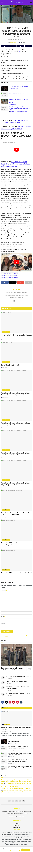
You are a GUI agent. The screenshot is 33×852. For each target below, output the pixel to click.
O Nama (16, 823)
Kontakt (17, 825)
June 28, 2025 (12, 756)
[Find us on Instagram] (10, 702)
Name (3, 610)
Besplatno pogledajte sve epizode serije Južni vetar (18, 676)
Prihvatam (25, 850)
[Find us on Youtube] (13, 702)
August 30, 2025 (13, 90)
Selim (2, 781)
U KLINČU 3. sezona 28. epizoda (10, 277)
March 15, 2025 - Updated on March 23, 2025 (10, 517)
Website (3, 623)
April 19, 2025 (12, 94)
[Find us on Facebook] (2, 702)
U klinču (17, 271)
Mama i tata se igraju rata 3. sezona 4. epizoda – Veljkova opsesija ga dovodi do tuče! (19, 108)
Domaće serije (5, 331)
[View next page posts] (18, 115)
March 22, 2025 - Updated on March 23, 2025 (10, 457)
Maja (2, 783)
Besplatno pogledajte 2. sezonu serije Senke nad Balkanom (12, 669)
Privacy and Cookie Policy (13, 850)
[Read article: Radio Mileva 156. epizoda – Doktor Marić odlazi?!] (16, 560)
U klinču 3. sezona (25, 271)
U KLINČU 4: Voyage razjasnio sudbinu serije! (16, 681)
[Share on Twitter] (12, 46)
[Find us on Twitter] (6, 702)
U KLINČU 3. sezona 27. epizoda (10, 275)
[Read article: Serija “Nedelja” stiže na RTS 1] (4, 94)
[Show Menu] (2, 2)
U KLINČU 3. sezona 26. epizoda (10, 273)
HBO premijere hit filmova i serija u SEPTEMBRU (18, 788)
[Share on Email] (20, 46)
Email (3, 617)
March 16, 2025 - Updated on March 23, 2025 (10, 487)
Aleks (2, 780)
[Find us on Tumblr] (21, 702)
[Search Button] (31, 2)
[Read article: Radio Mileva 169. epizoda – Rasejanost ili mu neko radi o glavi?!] (16, 530)
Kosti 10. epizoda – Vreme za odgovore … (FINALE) (18, 693)
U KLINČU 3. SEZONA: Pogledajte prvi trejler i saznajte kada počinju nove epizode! (15, 164)
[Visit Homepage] (16, 2)
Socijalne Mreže (16, 827)
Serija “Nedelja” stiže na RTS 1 (16, 93)
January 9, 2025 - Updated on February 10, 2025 (11, 575)
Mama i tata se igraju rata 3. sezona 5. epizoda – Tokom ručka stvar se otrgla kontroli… (18, 101)
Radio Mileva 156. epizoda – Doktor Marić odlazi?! (16, 573)
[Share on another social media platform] (28, 46)
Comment (4, 590)
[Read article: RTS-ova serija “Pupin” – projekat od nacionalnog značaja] (4, 88)
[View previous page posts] (15, 115)
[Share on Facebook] (5, 46)
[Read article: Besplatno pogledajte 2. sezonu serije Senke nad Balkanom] (16, 655)
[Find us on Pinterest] (17, 702)
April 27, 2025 (12, 769)
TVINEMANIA (13, 42)
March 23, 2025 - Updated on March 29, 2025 (18, 111)
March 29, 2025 (13, 104)
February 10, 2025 (5, 547)
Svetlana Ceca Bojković (8, 271)
